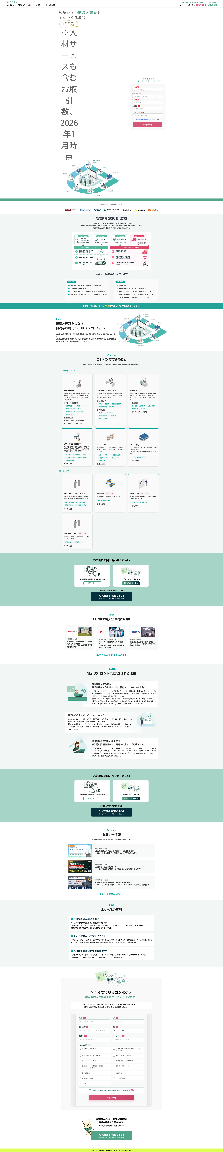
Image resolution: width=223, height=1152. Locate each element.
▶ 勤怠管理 (134, 403)
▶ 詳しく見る (68, 464)
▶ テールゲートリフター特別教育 (74, 421)
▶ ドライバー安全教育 (71, 403)
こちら (117, 1004)
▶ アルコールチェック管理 (138, 412)
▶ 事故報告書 (68, 418)
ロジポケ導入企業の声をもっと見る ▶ (111, 655)
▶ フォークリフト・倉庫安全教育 (73, 423)
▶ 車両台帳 (101, 410)
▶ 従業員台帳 (101, 401)
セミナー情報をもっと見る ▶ (111, 894)
